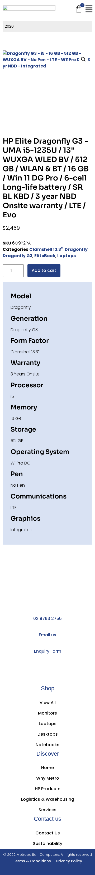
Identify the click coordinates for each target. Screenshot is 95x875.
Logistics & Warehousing (47, 799)
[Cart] (79, 9)
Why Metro (47, 778)
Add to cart (44, 270)
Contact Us (47, 833)
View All (48, 703)
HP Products (47, 789)
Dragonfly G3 (17, 256)
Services (47, 810)
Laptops (66, 256)
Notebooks (47, 745)
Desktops (47, 734)
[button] (89, 9)
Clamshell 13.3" (46, 249)
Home (47, 768)
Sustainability (47, 843)
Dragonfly (76, 249)
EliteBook (44, 256)
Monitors (47, 713)
